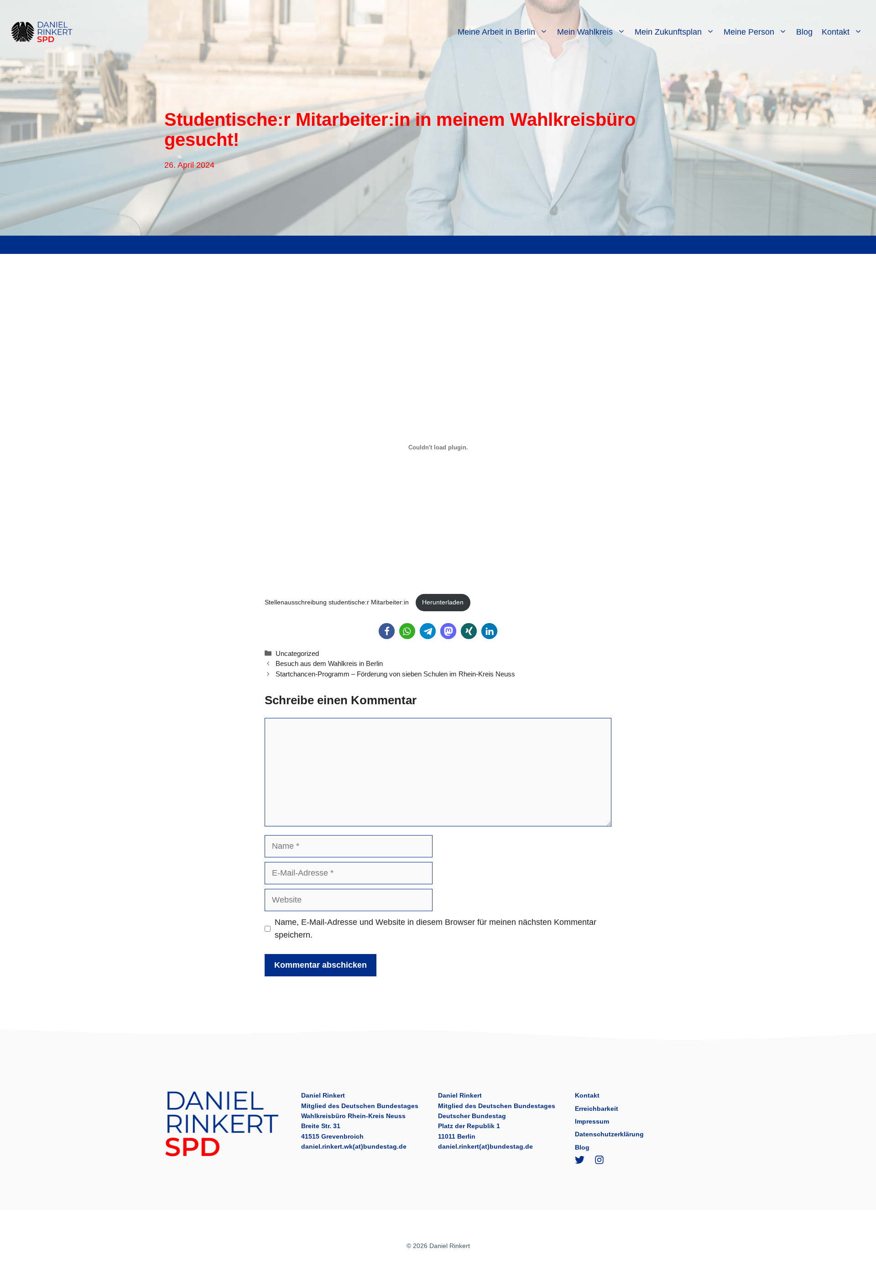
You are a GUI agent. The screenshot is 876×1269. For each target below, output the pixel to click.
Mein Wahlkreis (585, 31)
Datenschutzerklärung (609, 1134)
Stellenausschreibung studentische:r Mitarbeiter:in (338, 602)
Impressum (592, 1121)
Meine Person (749, 31)
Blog (804, 31)
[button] (387, 631)
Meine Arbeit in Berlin (496, 31)
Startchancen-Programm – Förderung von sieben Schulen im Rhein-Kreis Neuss (395, 674)
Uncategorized (297, 653)
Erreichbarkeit (596, 1108)
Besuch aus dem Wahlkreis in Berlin (329, 663)
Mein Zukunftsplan (668, 31)
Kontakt (836, 31)
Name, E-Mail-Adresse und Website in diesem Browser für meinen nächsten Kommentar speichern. (435, 929)
